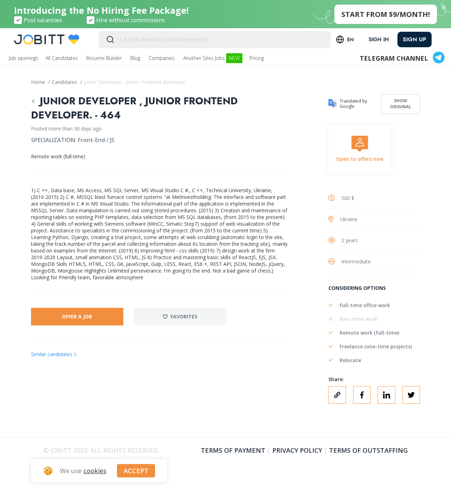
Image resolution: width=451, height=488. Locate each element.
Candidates (65, 82)
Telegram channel (394, 58)
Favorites (184, 316)
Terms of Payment (233, 450)
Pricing (257, 58)
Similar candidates (51, 354)
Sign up (414, 39)
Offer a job (77, 316)
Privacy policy (297, 450)
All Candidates (62, 58)
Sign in (379, 39)
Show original (400, 104)
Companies (162, 58)
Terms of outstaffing (368, 450)
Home (39, 82)
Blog (136, 58)
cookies (95, 470)
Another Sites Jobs (211, 58)
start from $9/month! (385, 14)
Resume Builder (104, 58)
